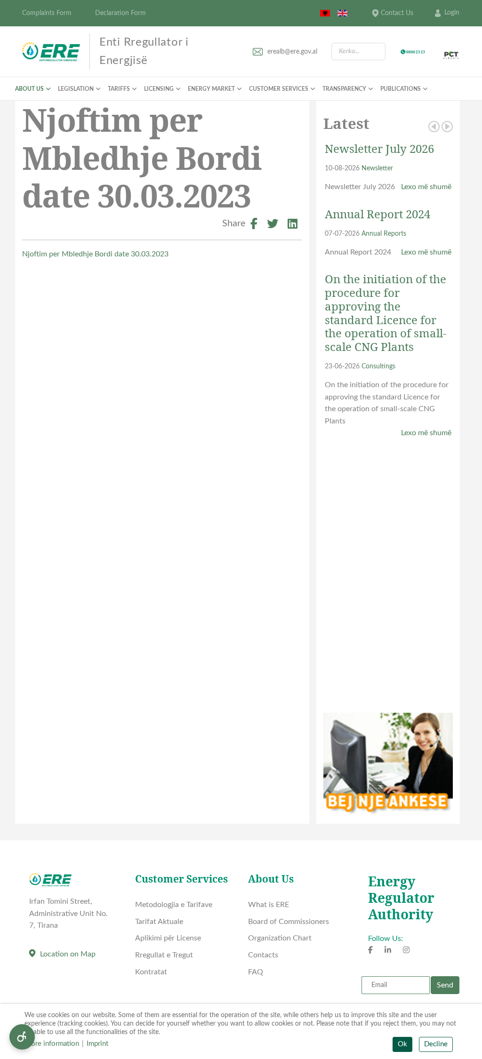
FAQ (255, 972)
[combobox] (358, 51)
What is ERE (268, 904)
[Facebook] (253, 225)
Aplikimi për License (168, 938)
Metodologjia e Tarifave (173, 904)
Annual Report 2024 (377, 214)
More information (51, 1043)
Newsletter (377, 168)
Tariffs (119, 89)
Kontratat (151, 972)
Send (445, 985)
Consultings (378, 366)
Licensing (159, 89)
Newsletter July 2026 (379, 148)
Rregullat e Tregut (164, 955)
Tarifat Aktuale (159, 921)
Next (447, 126)
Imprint (97, 1043)
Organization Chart (280, 938)
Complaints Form (47, 13)
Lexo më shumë (426, 187)
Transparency (344, 89)
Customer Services (278, 89)
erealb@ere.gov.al (292, 51)
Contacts (263, 955)
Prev (434, 126)
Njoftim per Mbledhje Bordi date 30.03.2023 (95, 254)
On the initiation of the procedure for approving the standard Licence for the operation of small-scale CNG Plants (385, 312)
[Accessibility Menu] (22, 1037)
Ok (402, 1044)
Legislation (76, 89)
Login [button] (451, 12)
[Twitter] (272, 225)
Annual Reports (384, 233)
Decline (436, 1044)
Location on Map (68, 954)
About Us (29, 89)
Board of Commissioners (288, 921)
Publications (400, 89)
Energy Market (211, 89)
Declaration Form (120, 13)
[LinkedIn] (292, 225)
